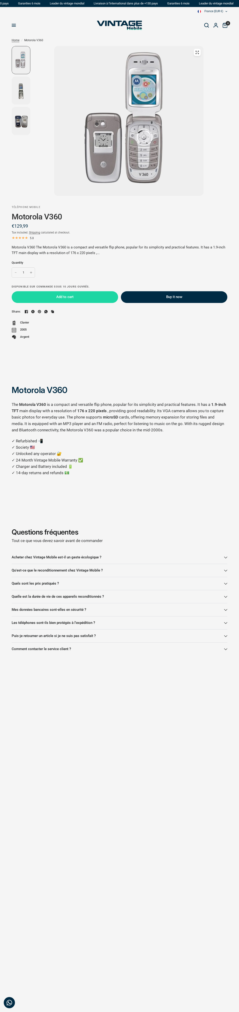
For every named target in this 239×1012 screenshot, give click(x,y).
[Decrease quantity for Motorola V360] (15, 272)
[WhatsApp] (46, 311)
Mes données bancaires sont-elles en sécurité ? (49, 610)
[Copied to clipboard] (52, 311)
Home (15, 40)
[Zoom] (197, 52)
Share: (16, 311)
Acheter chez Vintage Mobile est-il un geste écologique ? (56, 557)
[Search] (206, 25)
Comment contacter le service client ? (41, 649)
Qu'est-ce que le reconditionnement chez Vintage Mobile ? (57, 570)
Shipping (34, 232)
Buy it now (174, 297)
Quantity (17, 262)
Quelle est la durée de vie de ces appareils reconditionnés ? (58, 596)
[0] (223, 25)
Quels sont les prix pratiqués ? (35, 583)
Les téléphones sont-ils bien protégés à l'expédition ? (53, 623)
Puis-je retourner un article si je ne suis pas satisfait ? (54, 636)
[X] (33, 311)
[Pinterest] (39, 311)
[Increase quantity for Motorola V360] (31, 272)
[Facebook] (26, 311)
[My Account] (215, 25)
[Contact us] (9, 1002)
